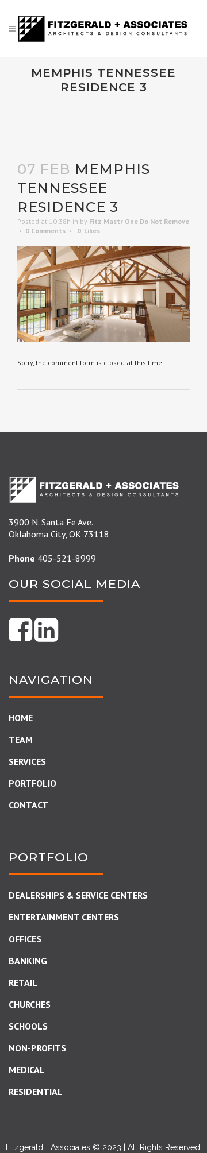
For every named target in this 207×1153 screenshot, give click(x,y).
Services (27, 761)
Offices (25, 939)
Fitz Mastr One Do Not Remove (139, 221)
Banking (28, 960)
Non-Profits (37, 1048)
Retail (23, 982)
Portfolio (32, 783)
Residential (36, 1091)
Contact (28, 805)
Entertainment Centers (64, 917)
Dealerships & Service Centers (78, 895)
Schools (28, 1026)
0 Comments (45, 230)
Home (21, 717)
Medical (27, 1069)
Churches (30, 1004)
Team (21, 739)
